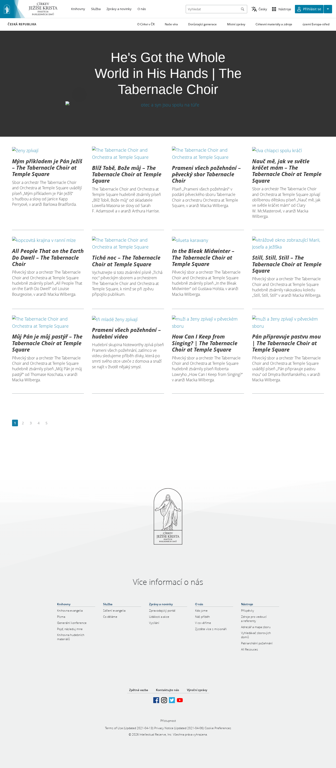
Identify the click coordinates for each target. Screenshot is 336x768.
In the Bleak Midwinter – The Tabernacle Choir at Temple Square (203, 257)
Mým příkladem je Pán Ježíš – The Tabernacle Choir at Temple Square (47, 167)
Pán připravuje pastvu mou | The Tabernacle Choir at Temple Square (286, 343)
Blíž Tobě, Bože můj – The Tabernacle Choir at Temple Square (126, 174)
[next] (54, 423)
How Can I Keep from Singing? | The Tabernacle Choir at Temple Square (204, 343)
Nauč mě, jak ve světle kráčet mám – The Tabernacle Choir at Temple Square (286, 170)
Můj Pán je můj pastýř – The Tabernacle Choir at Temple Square (47, 343)
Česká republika (22, 24)
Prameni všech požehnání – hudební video (126, 333)
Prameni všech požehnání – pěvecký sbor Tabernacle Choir (206, 174)
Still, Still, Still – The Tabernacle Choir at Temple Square (286, 264)
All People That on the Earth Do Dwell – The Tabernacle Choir (48, 257)
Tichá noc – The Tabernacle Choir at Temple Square (126, 260)
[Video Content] (168, 104)
